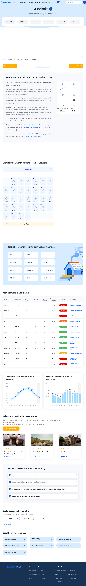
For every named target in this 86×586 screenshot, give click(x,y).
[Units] (58, 2)
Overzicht (10, 22)
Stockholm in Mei (74, 326)
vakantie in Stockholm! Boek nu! (35, 136)
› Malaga (41, 574)
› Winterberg (33, 574)
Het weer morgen (63, 546)
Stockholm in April (75, 321)
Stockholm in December (73, 364)
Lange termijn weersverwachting (37, 539)
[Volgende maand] (50, 169)
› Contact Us (71, 570)
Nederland (23, 2)
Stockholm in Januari (75, 305)
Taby (43, 518)
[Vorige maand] (5, 169)
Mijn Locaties (46, 2)
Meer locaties (7, 524)
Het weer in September (12, 546)
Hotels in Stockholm (10, 428)
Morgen (75, 22)
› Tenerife (32, 578)
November (10, 66)
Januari (75, 66)
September (49, 22)
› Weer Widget (59, 582)
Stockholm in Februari (76, 310)
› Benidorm (32, 570)
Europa (37, 2)
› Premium (57, 574)
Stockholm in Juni (75, 332)
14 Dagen (22, 22)
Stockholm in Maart (75, 316)
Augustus (35, 22)
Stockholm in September (73, 348)
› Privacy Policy (72, 578)
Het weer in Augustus (64, 539)
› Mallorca (42, 578)
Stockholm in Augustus (73, 342)
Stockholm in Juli (74, 337)
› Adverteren (58, 578)
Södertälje (26, 518)
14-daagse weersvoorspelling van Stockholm (36, 127)
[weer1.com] (7, 2)
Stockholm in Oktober (76, 353)
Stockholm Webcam (37, 546)
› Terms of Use (72, 574)
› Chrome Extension (60, 570)
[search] (84, 2)
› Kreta (41, 570)
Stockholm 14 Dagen (11, 539)
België (31, 2)
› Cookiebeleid (72, 582)
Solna (10, 518)
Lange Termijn (62, 22)
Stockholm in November (73, 358)
